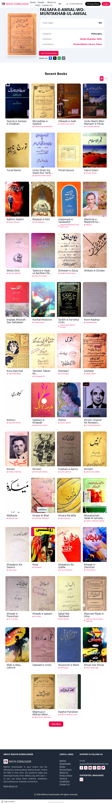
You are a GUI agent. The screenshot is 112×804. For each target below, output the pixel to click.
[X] (86, 767)
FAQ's (37, 5)
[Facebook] (81, 767)
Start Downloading (49, 53)
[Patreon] (103, 767)
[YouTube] (90, 767)
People (41, 2)
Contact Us (47, 5)
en (81, 779)
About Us (51, 2)
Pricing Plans (66, 769)
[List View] (106, 78)
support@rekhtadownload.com (94, 763)
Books (33, 2)
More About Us (11, 786)
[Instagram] (94, 767)
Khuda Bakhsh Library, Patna (87, 44)
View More (56, 724)
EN (60, 4)
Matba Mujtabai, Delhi (91, 39)
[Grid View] (101, 78)
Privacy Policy (66, 775)
